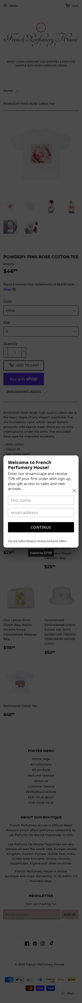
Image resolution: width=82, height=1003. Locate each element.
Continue (41, 527)
